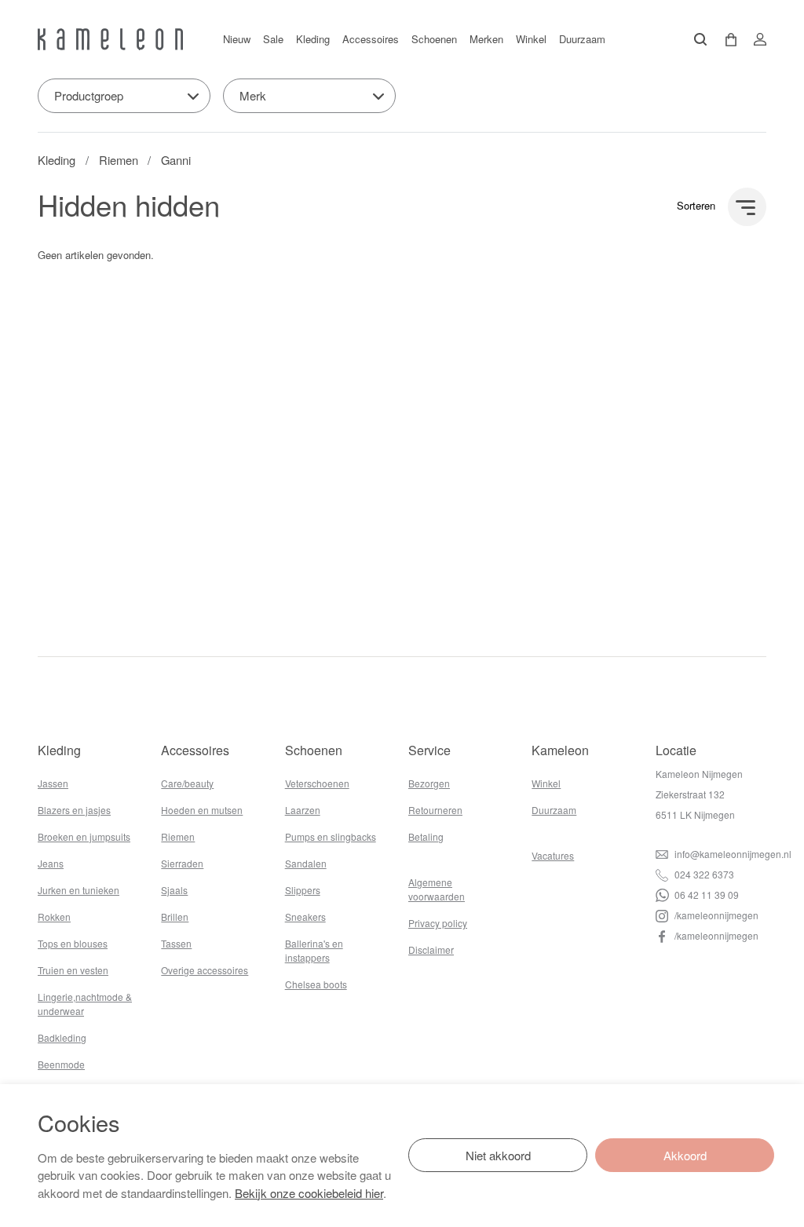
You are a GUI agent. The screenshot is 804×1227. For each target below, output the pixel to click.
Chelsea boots (316, 984)
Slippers (302, 890)
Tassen (176, 943)
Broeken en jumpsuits (84, 836)
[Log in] (755, 39)
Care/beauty (187, 783)
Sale (273, 38)
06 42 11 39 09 (705, 894)
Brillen (174, 916)
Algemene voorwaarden (436, 889)
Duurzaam (582, 38)
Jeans (51, 863)
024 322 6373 (703, 874)
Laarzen (302, 809)
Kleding (313, 38)
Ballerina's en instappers (314, 950)
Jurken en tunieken (78, 890)
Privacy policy (437, 922)
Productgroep (88, 95)
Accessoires (370, 38)
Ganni (176, 160)
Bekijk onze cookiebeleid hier (309, 1193)
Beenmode (61, 1064)
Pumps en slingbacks (330, 836)
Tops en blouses (73, 943)
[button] (725, 39)
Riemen (118, 160)
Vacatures (553, 855)
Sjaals (174, 890)
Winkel (531, 38)
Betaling (426, 836)
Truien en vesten (73, 970)
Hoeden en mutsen (202, 809)
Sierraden (182, 863)
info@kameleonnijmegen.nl (731, 853)
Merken (486, 38)
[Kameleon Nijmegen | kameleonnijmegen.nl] (110, 39)
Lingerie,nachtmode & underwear (85, 1003)
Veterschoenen (317, 783)
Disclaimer (431, 949)
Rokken (54, 916)
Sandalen (306, 863)
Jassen (53, 783)
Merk (252, 95)
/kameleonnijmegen (715, 915)
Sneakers (305, 916)
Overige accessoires (204, 970)
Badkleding (62, 1037)
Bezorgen (429, 783)
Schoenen (434, 38)
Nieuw (236, 38)
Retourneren (435, 809)
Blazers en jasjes (74, 809)
